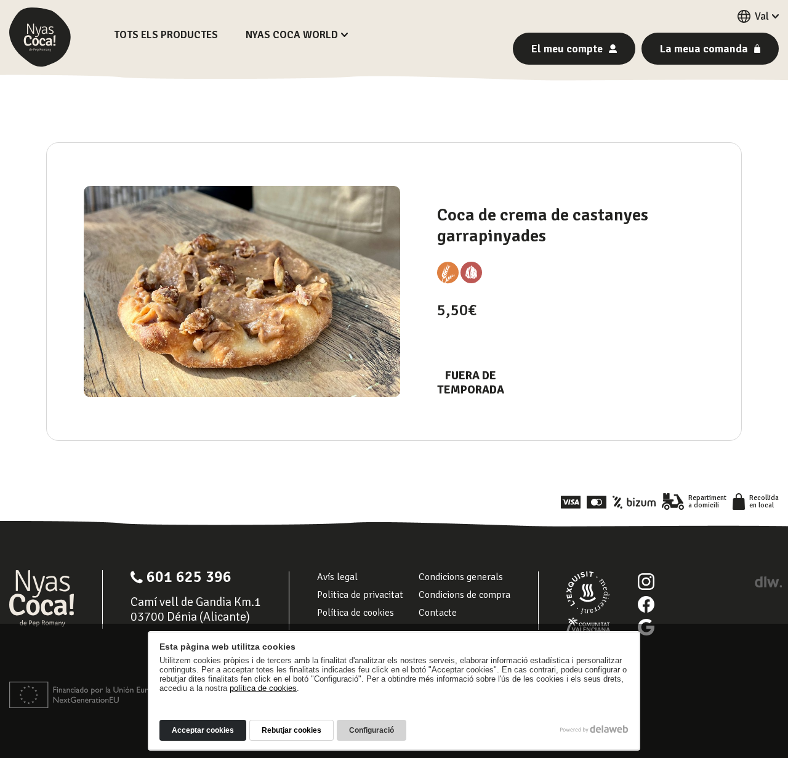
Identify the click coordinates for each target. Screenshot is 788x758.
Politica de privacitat (360, 595)
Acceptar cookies (203, 730)
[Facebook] (646, 604)
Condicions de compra (464, 595)
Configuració (371, 730)
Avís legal (337, 577)
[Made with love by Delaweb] (594, 729)
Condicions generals (461, 577)
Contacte (438, 613)
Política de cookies (355, 613)
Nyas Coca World (292, 34)
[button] (758, 16)
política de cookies (263, 688)
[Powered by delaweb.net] (768, 581)
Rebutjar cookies (291, 730)
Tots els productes (166, 34)
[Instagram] (646, 581)
